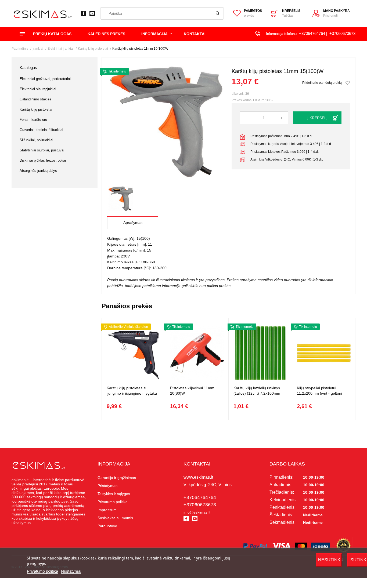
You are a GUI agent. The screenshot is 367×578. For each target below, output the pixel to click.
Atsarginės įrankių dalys (38, 171)
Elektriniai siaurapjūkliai (38, 89)
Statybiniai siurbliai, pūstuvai (42, 150)
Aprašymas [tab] (132, 222)
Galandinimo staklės (35, 99)
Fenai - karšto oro (33, 120)
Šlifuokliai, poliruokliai (36, 140)
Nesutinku (330, 560)
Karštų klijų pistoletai (36, 109)
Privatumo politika (42, 571)
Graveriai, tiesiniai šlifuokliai (41, 130)
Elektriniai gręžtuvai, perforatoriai (45, 79)
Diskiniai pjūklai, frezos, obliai (43, 160)
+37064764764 (312, 33)
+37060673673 (342, 33)
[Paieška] (217, 13)
